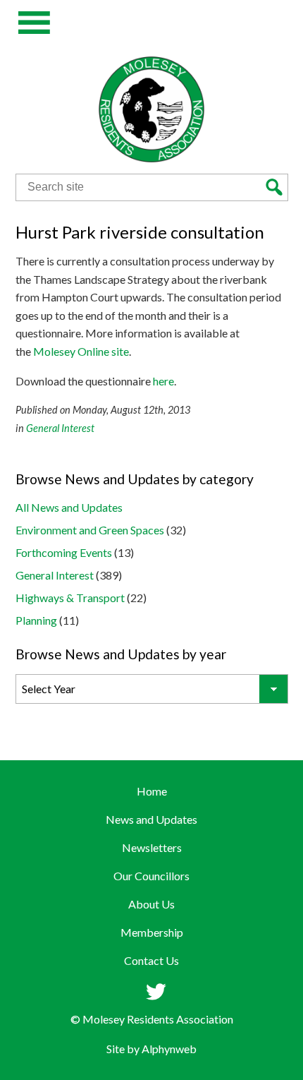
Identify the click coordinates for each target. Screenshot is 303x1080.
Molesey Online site (81, 351)
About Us (151, 904)
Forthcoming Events (64, 552)
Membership (151, 932)
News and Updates (151, 819)
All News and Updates (69, 507)
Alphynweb (169, 1048)
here (163, 381)
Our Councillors (151, 875)
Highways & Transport (70, 597)
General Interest (60, 428)
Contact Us (151, 960)
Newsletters (152, 847)
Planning (36, 620)
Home (152, 791)
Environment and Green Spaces (90, 529)
